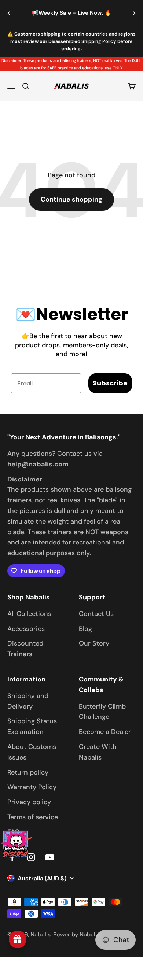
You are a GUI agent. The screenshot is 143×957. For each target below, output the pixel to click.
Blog (85, 628)
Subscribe (110, 383)
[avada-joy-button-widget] (17, 939)
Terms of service (32, 817)
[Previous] (8, 13)
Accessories (26, 628)
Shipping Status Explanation (32, 726)
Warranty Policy (31, 787)
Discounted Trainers (25, 648)
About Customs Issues (31, 752)
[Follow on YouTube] (50, 857)
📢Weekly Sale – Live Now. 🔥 (71, 12)
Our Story (94, 643)
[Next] (134, 13)
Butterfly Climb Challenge (102, 711)
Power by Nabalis (76, 934)
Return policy (27, 772)
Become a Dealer (105, 731)
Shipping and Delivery (27, 701)
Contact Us (96, 613)
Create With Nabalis (98, 752)
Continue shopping (71, 199)
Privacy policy (29, 802)
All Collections (29, 613)
